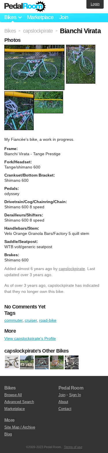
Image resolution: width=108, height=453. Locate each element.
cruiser (31, 320)
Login (95, 4)
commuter (13, 320)
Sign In (75, 395)
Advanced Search (19, 402)
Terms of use (73, 447)
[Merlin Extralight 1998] (26, 362)
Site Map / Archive (19, 427)
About (63, 402)
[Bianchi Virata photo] (35, 47)
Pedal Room (25, 6)
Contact (64, 409)
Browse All (13, 395)
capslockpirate (72, 268)
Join (63, 17)
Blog (8, 434)
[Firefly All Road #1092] (11, 362)
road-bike (47, 320)
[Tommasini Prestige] (41, 362)
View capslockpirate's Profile (30, 338)
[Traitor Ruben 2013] (71, 362)
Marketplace (40, 17)
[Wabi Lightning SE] (56, 362)
